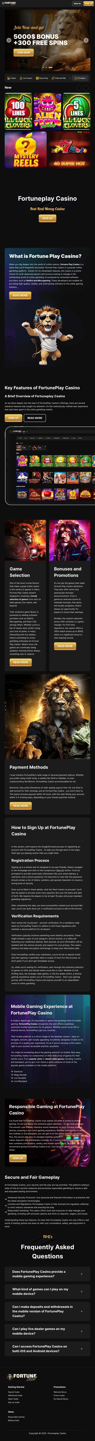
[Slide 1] (44, 67)
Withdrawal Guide (15, 1395)
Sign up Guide (13, 1402)
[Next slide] (86, 40)
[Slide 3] (51, 67)
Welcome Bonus (60, 1392)
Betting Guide (13, 1420)
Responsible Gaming (16, 1417)
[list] (47, 40)
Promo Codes (59, 1395)
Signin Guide (13, 1399)
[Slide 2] (48, 67)
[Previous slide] (9, 40)
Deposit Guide (13, 1392)
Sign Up (60, 870)
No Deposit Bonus (61, 1399)
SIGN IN (77, 3)
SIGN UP (89, 3)
